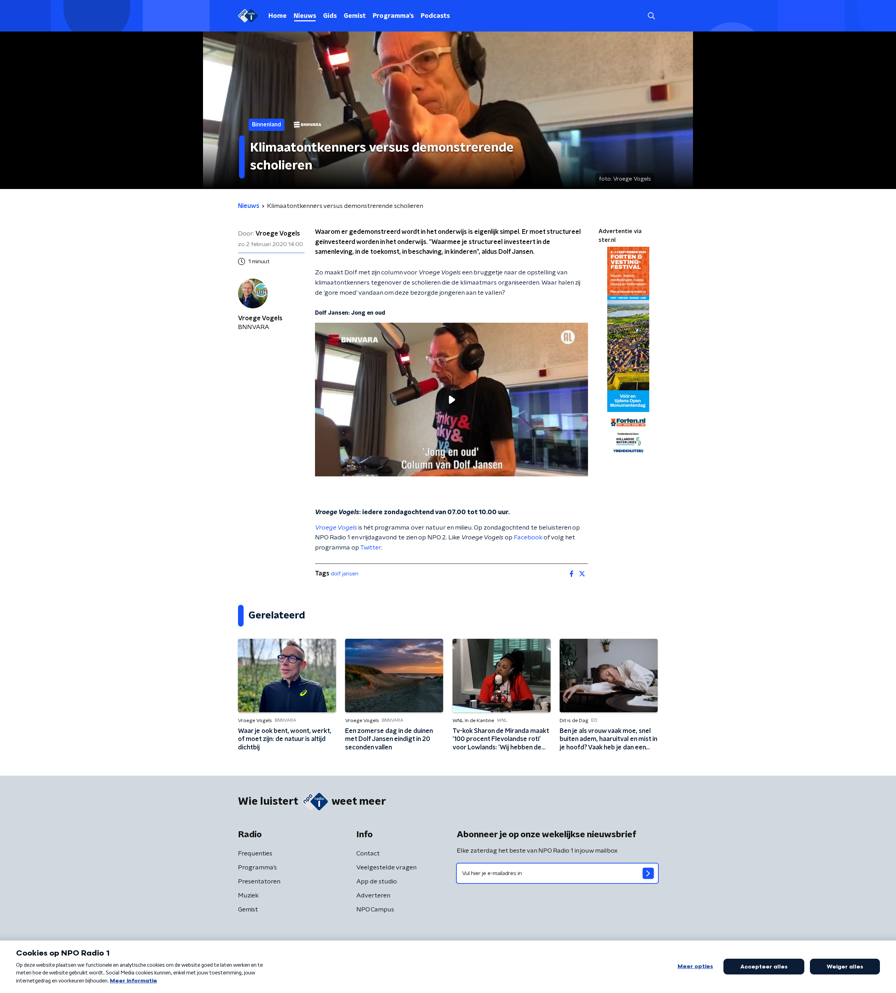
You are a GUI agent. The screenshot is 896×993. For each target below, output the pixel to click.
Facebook (528, 537)
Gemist (355, 16)
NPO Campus (375, 910)
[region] (451, 399)
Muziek (248, 896)
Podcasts (435, 16)
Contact (368, 854)
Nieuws (305, 16)
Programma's (393, 16)
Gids (330, 16)
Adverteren (373, 896)
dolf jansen (344, 573)
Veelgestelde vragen (386, 868)
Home (277, 16)
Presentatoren (259, 882)
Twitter (370, 548)
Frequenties (255, 854)
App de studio (376, 882)
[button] (651, 15)
